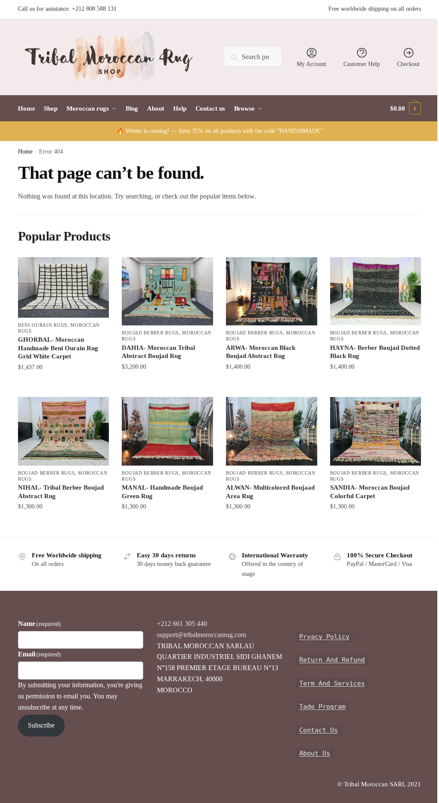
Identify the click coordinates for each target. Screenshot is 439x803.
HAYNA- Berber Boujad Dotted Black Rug (375, 352)
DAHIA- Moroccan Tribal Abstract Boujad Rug (158, 352)
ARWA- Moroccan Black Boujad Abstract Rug (260, 352)
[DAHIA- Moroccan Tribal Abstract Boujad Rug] (167, 291)
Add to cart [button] (63, 384)
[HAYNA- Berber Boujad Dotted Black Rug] (375, 291)
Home (25, 151)
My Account (311, 64)
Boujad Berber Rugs (150, 332)
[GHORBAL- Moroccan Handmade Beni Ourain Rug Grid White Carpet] (63, 287)
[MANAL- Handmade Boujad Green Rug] (167, 431)
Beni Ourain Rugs (42, 325)
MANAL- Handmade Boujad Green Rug (162, 491)
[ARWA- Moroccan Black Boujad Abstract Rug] (271, 291)
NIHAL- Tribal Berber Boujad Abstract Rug (61, 491)
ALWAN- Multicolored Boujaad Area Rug (270, 491)
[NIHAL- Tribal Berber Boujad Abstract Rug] (63, 431)
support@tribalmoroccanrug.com (201, 634)
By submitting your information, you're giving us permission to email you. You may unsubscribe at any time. (80, 696)
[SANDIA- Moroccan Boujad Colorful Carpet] (375, 431)
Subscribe (41, 725)
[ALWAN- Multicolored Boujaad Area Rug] (271, 431)
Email (39, 654)
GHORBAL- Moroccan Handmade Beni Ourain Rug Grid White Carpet (58, 348)
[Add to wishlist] (98, 268)
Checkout (408, 64)
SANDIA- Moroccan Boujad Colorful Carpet (369, 491)
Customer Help (361, 64)
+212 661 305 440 (182, 623)
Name (39, 623)
